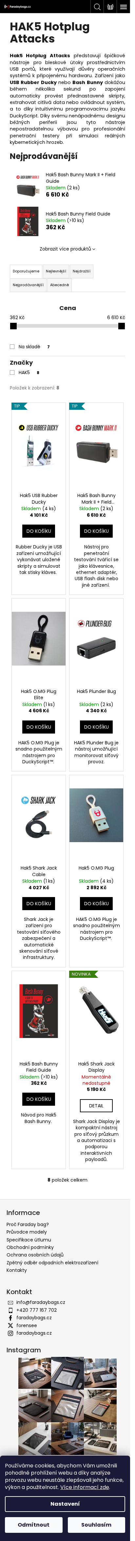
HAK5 (29, 372)
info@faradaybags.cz (40, 1302)
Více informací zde (84, 1487)
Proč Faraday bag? (28, 1224)
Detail (96, 1105)
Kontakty (17, 1270)
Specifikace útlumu (29, 1240)
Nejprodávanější (28, 284)
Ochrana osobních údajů (35, 1255)
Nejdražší (81, 271)
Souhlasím (96, 1525)
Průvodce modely (27, 1232)
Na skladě (34, 346)
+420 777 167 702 (36, 1310)
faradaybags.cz (34, 1317)
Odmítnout (33, 1525)
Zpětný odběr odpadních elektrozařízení (52, 1262)
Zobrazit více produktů (65, 249)
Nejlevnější (56, 271)
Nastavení (65, 1504)
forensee (26, 1325)
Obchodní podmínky (30, 1247)
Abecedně (59, 284)
